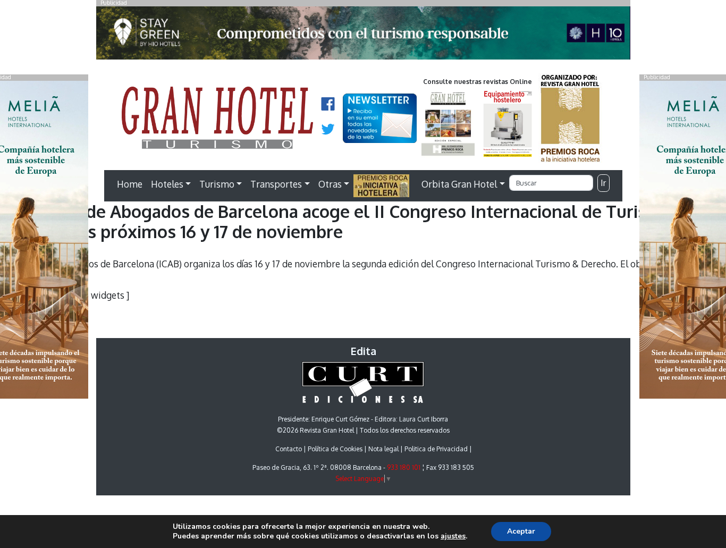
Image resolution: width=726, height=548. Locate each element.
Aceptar (521, 531)
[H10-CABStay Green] (363, 35)
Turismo (216, 184)
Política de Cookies (335, 449)
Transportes (276, 184)
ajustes (453, 536)
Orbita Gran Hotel (459, 184)
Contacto (288, 449)
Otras (330, 184)
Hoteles (167, 184)
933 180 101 (403, 467)
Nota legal (383, 449)
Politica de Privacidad (436, 449)
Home (129, 184)
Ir (603, 183)
